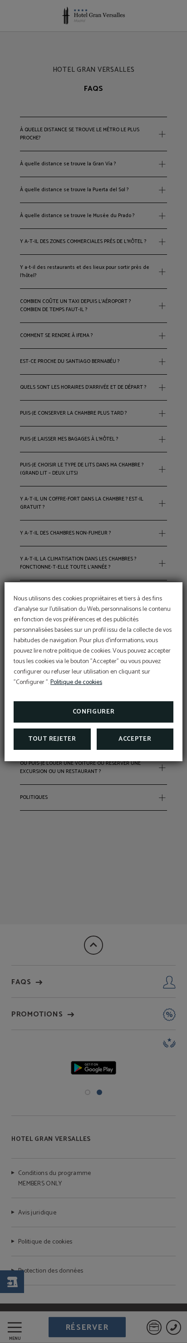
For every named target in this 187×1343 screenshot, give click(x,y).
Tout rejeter (52, 739)
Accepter (135, 739)
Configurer (94, 712)
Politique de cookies (76, 682)
